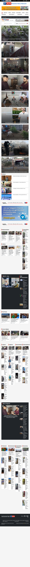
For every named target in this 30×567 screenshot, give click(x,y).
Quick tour (5, 12)
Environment (12, 446)
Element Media (27, 523)
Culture (23, 12)
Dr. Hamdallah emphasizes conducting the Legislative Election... (16, 106)
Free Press (4, 311)
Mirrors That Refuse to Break (23, 56)
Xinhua (4, 174)
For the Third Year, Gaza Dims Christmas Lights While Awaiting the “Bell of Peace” (25, 291)
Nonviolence (4, 14)
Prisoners (13, 12)
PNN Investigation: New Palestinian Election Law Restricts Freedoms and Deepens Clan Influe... (25, 283)
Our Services (14, 0)
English (4, 0)
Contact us (18, 0)
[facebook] (23, 0)
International (20, 14)
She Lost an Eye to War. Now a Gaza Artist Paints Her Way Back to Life (25, 429)
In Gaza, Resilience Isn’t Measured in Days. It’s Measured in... (17, 73)
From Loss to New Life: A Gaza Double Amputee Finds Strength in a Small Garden (25, 408)
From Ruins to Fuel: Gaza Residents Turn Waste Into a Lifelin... (17, 155)
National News (5, 229)
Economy (26, 14)
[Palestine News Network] (15, 3)
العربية (10, 0)
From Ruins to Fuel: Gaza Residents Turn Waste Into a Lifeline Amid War (25, 415)
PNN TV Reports (11, 14)
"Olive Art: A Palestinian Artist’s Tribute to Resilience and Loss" (25, 306)
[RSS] (28, 0)
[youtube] (26, 0)
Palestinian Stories (26, 230)
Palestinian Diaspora (19, 446)
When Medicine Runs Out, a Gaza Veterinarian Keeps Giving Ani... (16, 89)
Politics (9, 12)
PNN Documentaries (24, 277)
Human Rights (18, 12)
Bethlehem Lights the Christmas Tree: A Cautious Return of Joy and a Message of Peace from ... (25, 299)
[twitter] (25, 0)
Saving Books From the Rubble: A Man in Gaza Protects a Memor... (16, 171)
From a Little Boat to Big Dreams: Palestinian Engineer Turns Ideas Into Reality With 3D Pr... (25, 422)
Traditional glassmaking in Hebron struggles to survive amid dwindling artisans (25, 435)
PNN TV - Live (6, 276)
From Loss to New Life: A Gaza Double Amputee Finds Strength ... (16, 139)
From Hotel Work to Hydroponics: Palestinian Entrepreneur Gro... (16, 122)
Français (7, 0)
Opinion (27, 12)
